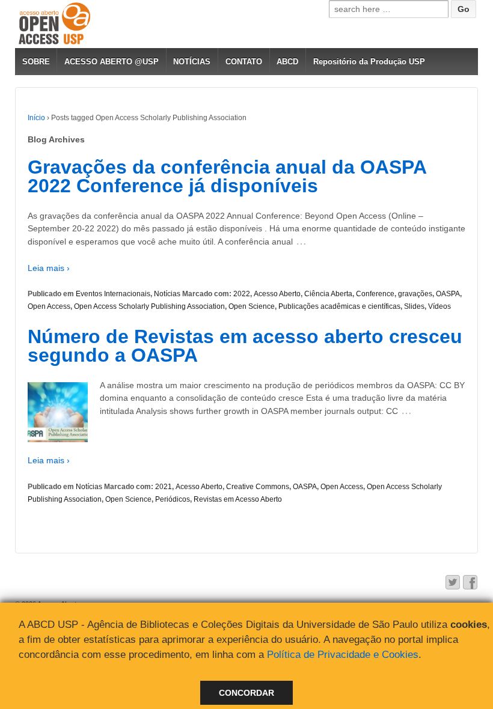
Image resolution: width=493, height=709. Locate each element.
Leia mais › (49, 268)
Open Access (49, 306)
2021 (163, 486)
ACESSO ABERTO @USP (111, 61)
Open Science (251, 306)
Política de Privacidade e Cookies (342, 654)
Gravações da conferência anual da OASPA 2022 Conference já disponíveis (227, 176)
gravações (415, 294)
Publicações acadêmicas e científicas (339, 306)
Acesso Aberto (277, 294)
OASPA (448, 294)
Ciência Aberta (328, 294)
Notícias (167, 294)
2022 (241, 294)
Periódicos (172, 499)
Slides (414, 306)
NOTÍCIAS (191, 61)
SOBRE (36, 61)
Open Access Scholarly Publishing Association (149, 306)
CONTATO (243, 61)
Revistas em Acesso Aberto (238, 499)
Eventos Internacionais (113, 294)
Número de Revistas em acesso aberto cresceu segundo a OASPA (245, 346)
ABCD (287, 61)
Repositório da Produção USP (369, 61)
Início (36, 118)
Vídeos (439, 306)
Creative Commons (257, 486)
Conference (375, 294)
